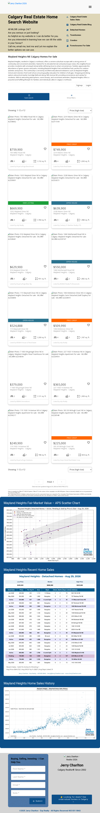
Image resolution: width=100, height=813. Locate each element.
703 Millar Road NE (20, 153)
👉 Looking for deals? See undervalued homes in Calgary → (73, 799)
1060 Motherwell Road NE (64, 271)
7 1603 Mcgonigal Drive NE (21, 388)
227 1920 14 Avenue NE (64, 388)
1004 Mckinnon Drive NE (64, 330)
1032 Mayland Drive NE (20, 212)
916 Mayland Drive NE (20, 271)
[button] (72, 799)
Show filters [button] (71, 98)
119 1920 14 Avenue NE (20, 447)
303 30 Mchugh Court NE (64, 447)
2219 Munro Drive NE (64, 153)
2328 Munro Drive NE (64, 212)
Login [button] (88, 85)
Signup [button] (79, 85)
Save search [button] (28, 98)
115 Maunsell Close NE (20, 330)
